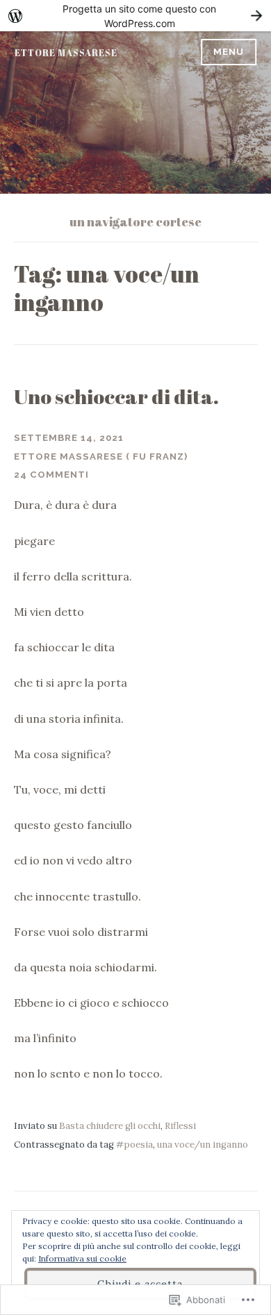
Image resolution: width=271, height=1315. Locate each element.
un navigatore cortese (135, 221)
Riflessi (180, 1126)
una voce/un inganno (202, 1144)
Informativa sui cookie (82, 1258)
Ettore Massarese (66, 53)
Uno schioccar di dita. (116, 396)
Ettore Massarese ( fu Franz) (101, 456)
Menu (228, 52)
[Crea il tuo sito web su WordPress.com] (135, 15)
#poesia (134, 1144)
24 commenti (51, 474)
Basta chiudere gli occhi (110, 1126)
